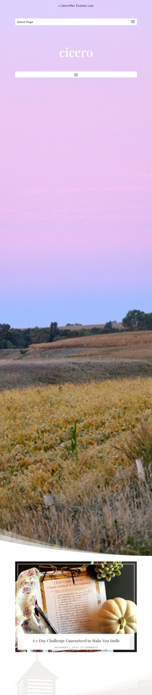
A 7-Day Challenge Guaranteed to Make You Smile (76, 640)
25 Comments (89, 647)
